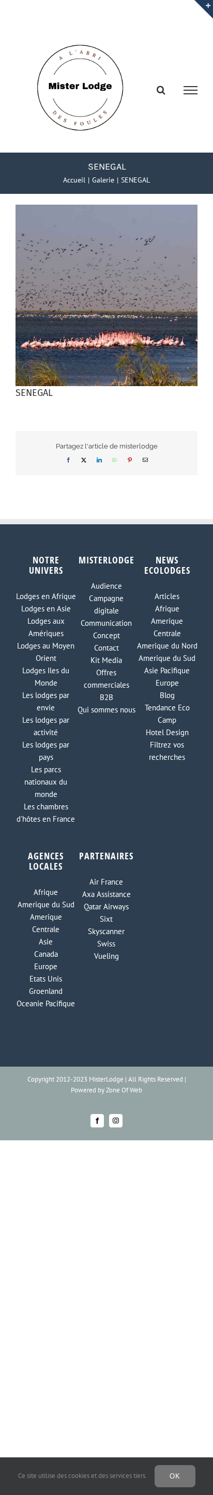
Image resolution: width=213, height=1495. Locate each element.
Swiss (106, 944)
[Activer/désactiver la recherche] (161, 89)
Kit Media (106, 660)
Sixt (106, 919)
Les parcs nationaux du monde (45, 782)
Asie (46, 941)
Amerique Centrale (167, 627)
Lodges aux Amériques (46, 627)
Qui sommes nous (106, 710)
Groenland (46, 991)
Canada (46, 954)
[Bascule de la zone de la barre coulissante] (203, 9)
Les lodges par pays (45, 751)
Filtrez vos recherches (167, 751)
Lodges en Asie (46, 608)
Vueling (106, 956)
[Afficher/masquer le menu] (191, 90)
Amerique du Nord (167, 646)
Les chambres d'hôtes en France (46, 813)
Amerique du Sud (167, 658)
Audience (106, 586)
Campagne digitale (106, 604)
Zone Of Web (124, 1090)
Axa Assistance (106, 894)
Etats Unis (45, 979)
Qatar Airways (106, 906)
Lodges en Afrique (46, 596)
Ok (175, 1476)
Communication (106, 623)
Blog (167, 695)
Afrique (167, 608)
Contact (106, 648)
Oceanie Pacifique (46, 1003)
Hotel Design (167, 732)
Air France (106, 882)
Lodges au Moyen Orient (45, 652)
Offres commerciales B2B (106, 685)
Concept (106, 635)
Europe (167, 683)
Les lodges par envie (45, 701)
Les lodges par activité (45, 726)
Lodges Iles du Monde (45, 677)
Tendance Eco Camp (167, 714)
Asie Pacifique (167, 670)
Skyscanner (106, 931)
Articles (167, 596)
